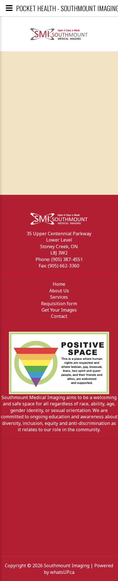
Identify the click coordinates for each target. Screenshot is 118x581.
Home (59, 284)
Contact (59, 316)
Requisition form (59, 303)
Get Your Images (59, 310)
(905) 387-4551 (67, 259)
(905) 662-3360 (63, 266)
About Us (59, 290)
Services (59, 297)
